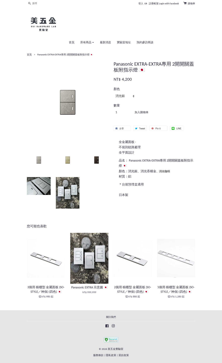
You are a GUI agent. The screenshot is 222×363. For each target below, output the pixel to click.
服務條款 (98, 355)
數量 (117, 105)
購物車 (191, 3)
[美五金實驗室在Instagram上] (113, 326)
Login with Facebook (169, 3)
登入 (140, 3)
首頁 (71, 42)
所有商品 (86, 42)
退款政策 (123, 355)
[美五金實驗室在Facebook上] (107, 326)
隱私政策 (111, 355)
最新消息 (105, 42)
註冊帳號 (154, 3)
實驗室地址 (124, 42)
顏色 (117, 89)
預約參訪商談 (145, 42)
